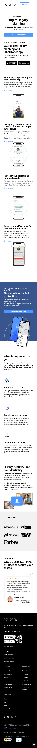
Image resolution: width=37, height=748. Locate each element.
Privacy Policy (16, 731)
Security (26, 675)
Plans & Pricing (8, 688)
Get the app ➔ (8, 90)
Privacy (26, 678)
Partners (6, 652)
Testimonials (7, 678)
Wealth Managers (9, 659)
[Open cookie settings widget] (34, 745)
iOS (31, 27)
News (5, 706)
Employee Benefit (9, 662)
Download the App (9, 672)
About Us (6, 700)
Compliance (27, 682)
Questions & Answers (10, 685)
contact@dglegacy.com (10, 729)
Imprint (23, 731)
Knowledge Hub (27, 685)
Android (19, 29)
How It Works (8, 675)
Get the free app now (18, 35)
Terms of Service (8, 731)
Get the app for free (18, 311)
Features (6, 682)
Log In (24, 4)
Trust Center (26, 672)
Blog (5, 703)
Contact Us (7, 710)
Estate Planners (8, 656)
